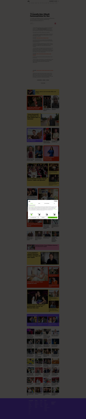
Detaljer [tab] (39, 203)
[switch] (39, 214)
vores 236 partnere (32, 206)
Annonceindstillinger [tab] (46, 203)
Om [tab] (54, 203)
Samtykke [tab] (32, 203)
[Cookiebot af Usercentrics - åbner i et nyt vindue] (54, 201)
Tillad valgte (43, 217)
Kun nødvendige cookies (33, 217)
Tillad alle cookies (53, 217)
